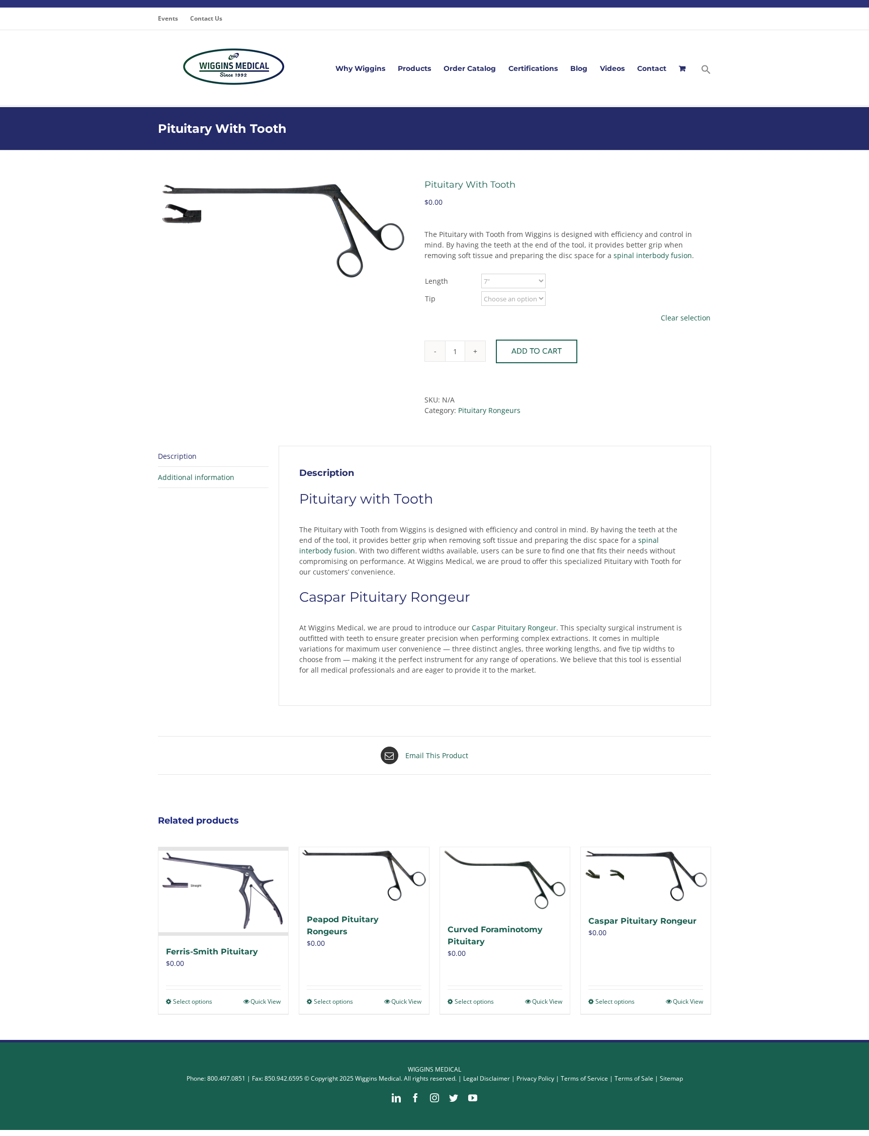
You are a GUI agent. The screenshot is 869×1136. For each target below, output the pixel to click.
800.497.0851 (226, 1078)
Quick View (265, 1001)
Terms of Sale (634, 1078)
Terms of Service (584, 1078)
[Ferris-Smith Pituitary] (223, 891)
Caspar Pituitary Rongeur (514, 627)
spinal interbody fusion (653, 255)
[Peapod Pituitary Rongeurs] (364, 875)
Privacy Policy (535, 1078)
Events (168, 18)
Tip (430, 298)
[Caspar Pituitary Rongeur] (646, 876)
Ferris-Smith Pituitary (212, 951)
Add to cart (536, 351)
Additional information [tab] (196, 477)
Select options (192, 1001)
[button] (706, 68)
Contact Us (206, 18)
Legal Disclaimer (486, 1078)
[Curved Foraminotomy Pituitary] (505, 880)
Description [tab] (177, 456)
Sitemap (671, 1078)
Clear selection (686, 317)
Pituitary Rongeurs (489, 410)
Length (436, 281)
